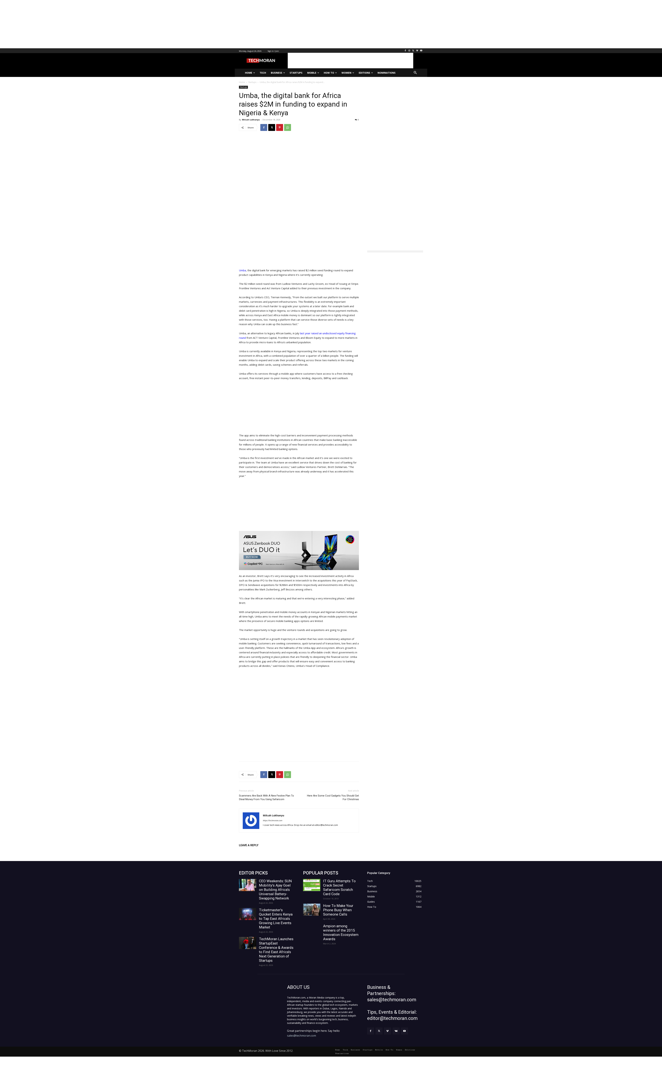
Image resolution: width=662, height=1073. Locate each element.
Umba (242, 270)
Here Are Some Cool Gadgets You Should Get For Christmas (333, 797)
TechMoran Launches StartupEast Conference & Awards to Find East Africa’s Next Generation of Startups (276, 950)
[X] (413, 51)
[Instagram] (409, 51)
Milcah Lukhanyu (251, 119)
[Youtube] (421, 51)
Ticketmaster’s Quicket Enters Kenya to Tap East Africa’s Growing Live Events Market (276, 918)
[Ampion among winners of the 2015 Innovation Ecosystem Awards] (311, 930)
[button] (415, 73)
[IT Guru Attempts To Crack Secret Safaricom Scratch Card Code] (311, 885)
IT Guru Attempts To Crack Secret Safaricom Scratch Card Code (339, 887)
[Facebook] (405, 51)
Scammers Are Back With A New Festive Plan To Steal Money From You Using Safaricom (266, 797)
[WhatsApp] (287, 127)
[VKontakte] (396, 1031)
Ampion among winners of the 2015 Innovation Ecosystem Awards (340, 932)
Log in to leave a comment (254, 851)
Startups (243, 87)
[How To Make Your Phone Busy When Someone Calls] (311, 910)
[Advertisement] (103, 24)
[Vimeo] (417, 51)
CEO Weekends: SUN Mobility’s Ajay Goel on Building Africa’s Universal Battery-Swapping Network (275, 889)
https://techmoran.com (272, 820)
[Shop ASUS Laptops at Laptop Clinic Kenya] (299, 550)
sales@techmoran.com (301, 1035)
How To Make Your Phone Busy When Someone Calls (338, 910)
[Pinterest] (279, 127)
